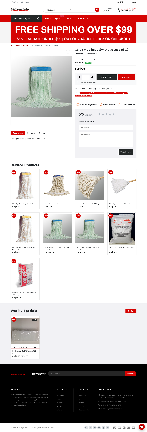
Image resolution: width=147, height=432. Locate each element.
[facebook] (103, 427)
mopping (105, 93)
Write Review (125, 152)
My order (60, 395)
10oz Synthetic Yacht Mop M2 (119, 204)
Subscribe (131, 374)
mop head (84, 93)
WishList (109, 11)
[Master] (119, 428)
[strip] (133, 428)
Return (59, 399)
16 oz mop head (123, 93)
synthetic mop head (95, 93)
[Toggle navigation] (38, 18)
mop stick (113, 93)
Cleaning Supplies (22, 45)
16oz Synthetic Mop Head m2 (22, 204)
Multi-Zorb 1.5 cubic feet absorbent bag (121, 248)
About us (82, 395)
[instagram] (107, 427)
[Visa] (124, 428)
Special (81, 406)
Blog (80, 399)
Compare (109, 9)
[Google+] (86, 427)
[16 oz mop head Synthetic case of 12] (41, 86)
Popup (93, 88)
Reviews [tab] (31, 133)
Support (60, 402)
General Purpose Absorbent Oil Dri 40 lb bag (24, 294)
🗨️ (142, 427)
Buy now (126, 77)
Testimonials (84, 410)
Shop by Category (21, 18)
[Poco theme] (20, 10)
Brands (81, 402)
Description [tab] (17, 133)
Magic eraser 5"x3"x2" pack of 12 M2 (24, 352)
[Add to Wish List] (68, 52)
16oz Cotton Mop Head (53, 204)
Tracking (60, 406)
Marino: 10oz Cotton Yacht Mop (88, 204)
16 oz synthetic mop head (84, 95)
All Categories (51, 10)
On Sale (131, 311)
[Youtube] (99, 427)
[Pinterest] (90, 427)
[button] (120, 2)
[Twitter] (95, 427)
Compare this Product (87, 82)
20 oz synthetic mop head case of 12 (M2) (57, 248)
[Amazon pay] (114, 428)
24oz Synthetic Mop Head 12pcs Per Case (23, 248)
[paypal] (128, 428)
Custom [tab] (42, 133)
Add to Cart (107, 77)
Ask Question (107, 88)
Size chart (82, 88)
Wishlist (60, 410)
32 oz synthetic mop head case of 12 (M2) (89, 248)
